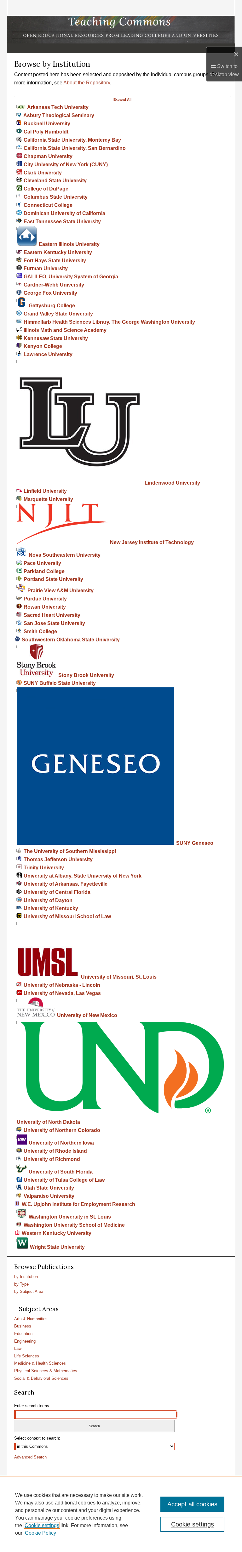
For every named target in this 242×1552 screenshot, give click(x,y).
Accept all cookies (192, 1504)
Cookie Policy (40, 1533)
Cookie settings (42, 1525)
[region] (121, 1514)
